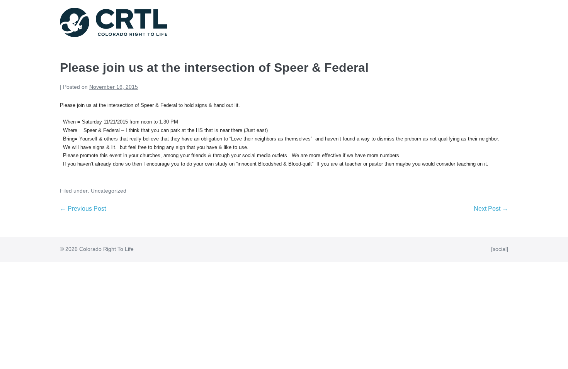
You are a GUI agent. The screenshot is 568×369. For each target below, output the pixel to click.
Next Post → (491, 208)
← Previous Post (83, 208)
